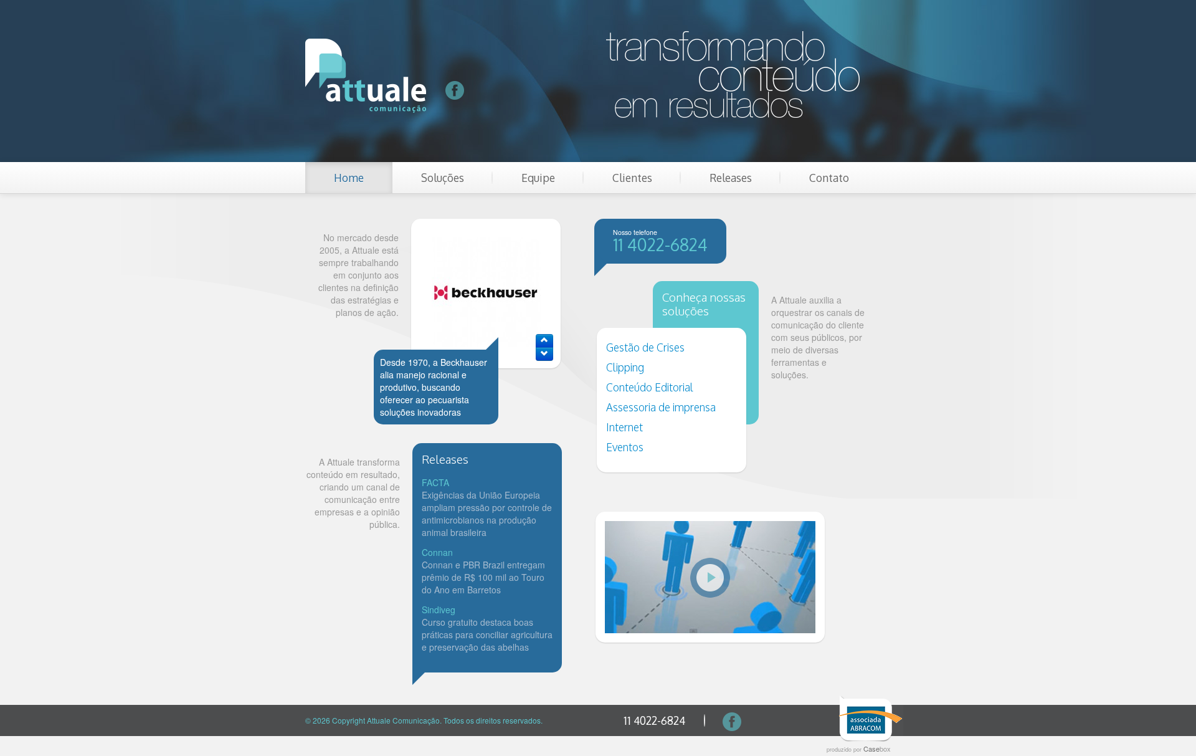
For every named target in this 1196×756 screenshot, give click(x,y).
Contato (829, 177)
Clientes (632, 177)
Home (349, 177)
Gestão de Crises (645, 347)
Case (877, 749)
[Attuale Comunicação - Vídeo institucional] (710, 577)
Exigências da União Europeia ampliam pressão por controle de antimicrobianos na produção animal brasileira (487, 513)
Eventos (624, 447)
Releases (731, 177)
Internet (624, 427)
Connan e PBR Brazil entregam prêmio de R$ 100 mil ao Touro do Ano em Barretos (483, 577)
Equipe (538, 177)
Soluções (442, 177)
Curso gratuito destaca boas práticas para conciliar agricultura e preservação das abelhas (487, 634)
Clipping (625, 367)
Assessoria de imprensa (661, 407)
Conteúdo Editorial (649, 387)
